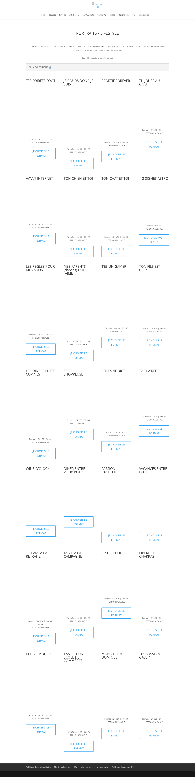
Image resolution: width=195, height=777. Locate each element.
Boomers (77, 50)
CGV (75, 767)
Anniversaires (59, 46)
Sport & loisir (127, 46)
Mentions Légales (62, 767)
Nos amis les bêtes (96, 46)
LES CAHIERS (88, 15)
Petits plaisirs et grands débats (108, 50)
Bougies (52, 15)
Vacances (88, 50)
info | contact (87, 767)
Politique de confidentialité (38, 767)
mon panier (143, 15)
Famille (81, 46)
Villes (138, 46)
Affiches (72, 15)
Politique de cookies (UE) (123, 767)
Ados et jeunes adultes (154, 46)
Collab (112, 15)
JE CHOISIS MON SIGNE (154, 240)
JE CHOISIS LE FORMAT (40, 153)
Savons (62, 15)
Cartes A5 (101, 15)
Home (42, 15)
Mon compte (102, 767)
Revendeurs (124, 15)
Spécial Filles (113, 46)
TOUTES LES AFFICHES (41, 46)
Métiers (72, 46)
